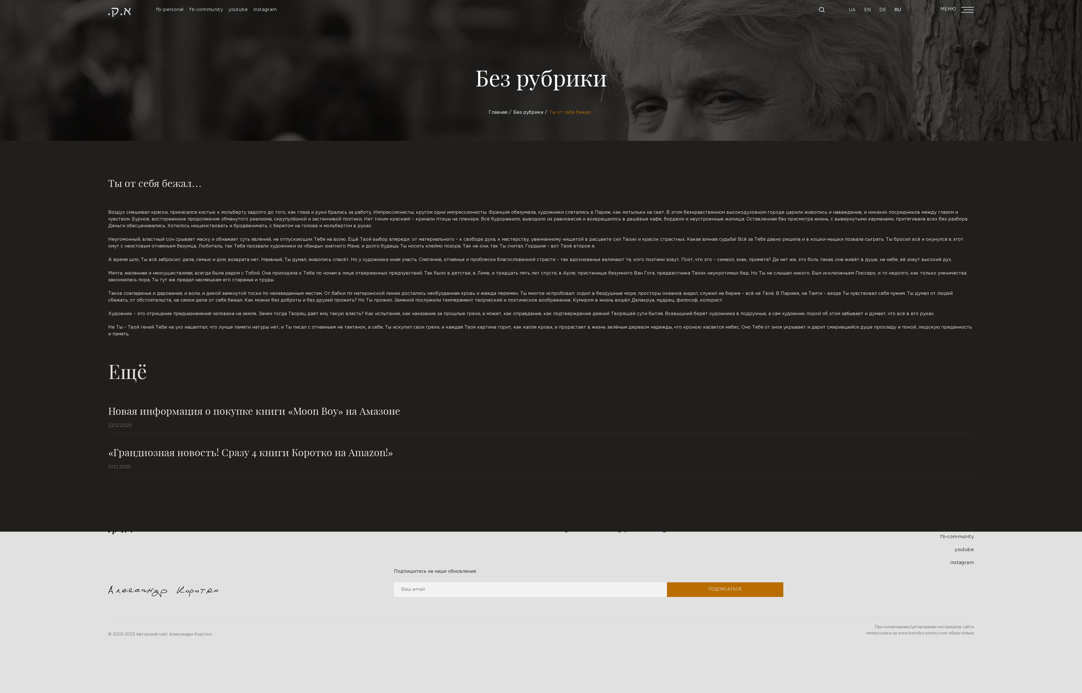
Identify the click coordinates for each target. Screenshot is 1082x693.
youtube (964, 550)
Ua (852, 10)
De (882, 10)
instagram (962, 563)
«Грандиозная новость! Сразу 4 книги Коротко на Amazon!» (250, 452)
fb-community (957, 537)
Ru (898, 10)
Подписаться (724, 589)
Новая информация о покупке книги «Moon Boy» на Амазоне (254, 410)
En (867, 10)
